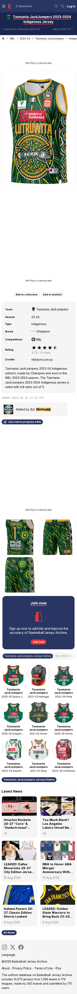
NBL (12, 38)
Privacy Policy (22, 968)
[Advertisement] (38, 53)
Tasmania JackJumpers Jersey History (29, 779)
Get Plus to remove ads (38, 62)
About (6, 968)
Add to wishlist (52, 294)
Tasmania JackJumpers (49, 38)
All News (9, 932)
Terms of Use (43, 968)
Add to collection (27, 294)
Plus (58, 968)
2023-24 (25, 38)
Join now (38, 641)
